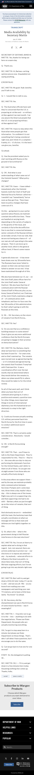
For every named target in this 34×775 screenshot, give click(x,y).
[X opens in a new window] (6, 758)
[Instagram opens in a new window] (17, 758)
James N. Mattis (17, 676)
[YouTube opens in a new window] (28, 758)
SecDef (6, 676)
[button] (30, 6)
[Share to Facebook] (12, 48)
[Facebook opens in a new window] (11, 758)
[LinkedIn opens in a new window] (22, 758)
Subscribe (17, 704)
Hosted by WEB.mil (17, 773)
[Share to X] (16, 48)
